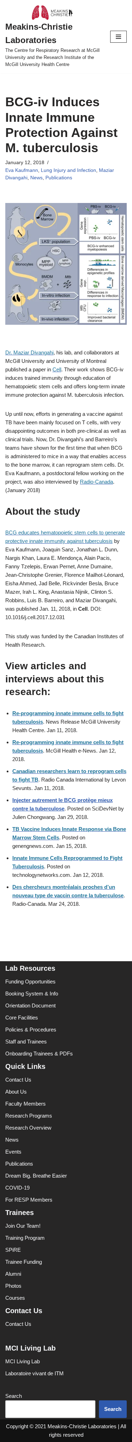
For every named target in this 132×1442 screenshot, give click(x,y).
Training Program (25, 1238)
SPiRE (13, 1250)
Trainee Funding (23, 1262)
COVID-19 (17, 1188)
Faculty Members (25, 1104)
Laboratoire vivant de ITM (34, 1373)
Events (13, 1152)
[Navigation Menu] (118, 37)
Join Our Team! (22, 1226)
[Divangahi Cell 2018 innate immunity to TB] (66, 323)
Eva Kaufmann (21, 170)
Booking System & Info (31, 994)
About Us (16, 1092)
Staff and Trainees (26, 1042)
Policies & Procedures (30, 1030)
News (36, 177)
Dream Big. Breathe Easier (36, 1176)
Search (13, 1396)
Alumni (13, 1274)
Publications (58, 177)
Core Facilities (21, 1018)
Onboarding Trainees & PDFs (39, 1054)
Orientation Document (30, 1006)
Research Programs (28, 1116)
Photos (13, 1286)
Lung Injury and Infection (68, 170)
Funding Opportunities (30, 982)
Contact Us (18, 1080)
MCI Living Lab (22, 1361)
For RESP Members (28, 1200)
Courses (15, 1298)
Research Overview (28, 1128)
